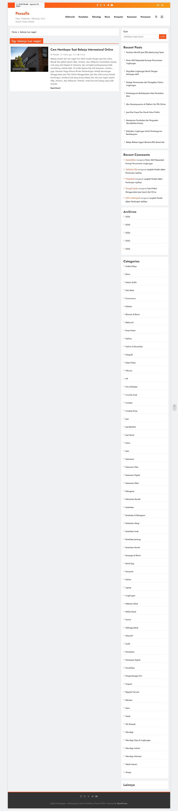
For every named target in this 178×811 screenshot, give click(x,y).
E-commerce (130, 298)
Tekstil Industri (131, 764)
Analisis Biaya (131, 266)
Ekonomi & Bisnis (132, 314)
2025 (127, 224)
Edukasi (128, 306)
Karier (127, 443)
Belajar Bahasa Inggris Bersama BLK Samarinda (145, 142)
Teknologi (96, 16)
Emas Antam (130, 330)
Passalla (22, 13)
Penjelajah (129, 178)
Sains (127, 708)
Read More (55, 88)
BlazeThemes (122, 803)
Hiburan (128, 370)
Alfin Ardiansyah (132, 197)
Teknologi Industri (132, 748)
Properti (128, 684)
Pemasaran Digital (132, 660)
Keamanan (132, 16)
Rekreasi (128, 700)
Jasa (127, 418)
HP (126, 378)
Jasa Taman (129, 435)
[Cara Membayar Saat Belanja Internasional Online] (29, 59)
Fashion (128, 338)
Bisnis (107, 16)
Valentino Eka (131, 169)
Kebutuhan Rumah (132, 499)
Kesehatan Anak (132, 531)
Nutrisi (128, 619)
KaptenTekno (130, 159)
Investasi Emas (131, 410)
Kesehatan (83, 16)
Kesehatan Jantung (133, 539)
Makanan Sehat (131, 603)
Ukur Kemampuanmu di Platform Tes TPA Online (146, 104)
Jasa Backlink (130, 426)
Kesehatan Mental (132, 547)
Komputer (118, 16)
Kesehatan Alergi (132, 523)
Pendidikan (130, 667)
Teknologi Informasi (133, 756)
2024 (127, 232)
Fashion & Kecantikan (134, 346)
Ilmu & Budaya (131, 386)
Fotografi (129, 354)
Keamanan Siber (132, 483)
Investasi (129, 402)
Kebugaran (129, 491)
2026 (127, 216)
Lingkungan (130, 595)
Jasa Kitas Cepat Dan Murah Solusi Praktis (143, 112)
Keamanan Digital (132, 475)
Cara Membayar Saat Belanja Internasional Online (82, 49)
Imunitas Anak (131, 394)
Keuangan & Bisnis (20, 69)
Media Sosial (130, 611)
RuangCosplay (131, 188)
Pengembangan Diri (133, 675)
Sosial (127, 716)
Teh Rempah (130, 724)
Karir (127, 451)
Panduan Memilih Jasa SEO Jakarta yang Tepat (145, 52)
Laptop (128, 587)
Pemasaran (146, 16)
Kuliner (128, 579)
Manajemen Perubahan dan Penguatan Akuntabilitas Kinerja (142, 122)
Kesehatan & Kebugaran (135, 515)
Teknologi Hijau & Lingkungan (138, 740)
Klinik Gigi (129, 563)
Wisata (128, 772)
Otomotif (129, 635)
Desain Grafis (131, 282)
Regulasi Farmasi (132, 692)
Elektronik (70, 16)
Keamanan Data (131, 467)
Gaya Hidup (130, 362)
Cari (125, 31)
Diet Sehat (129, 290)
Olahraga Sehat (131, 627)
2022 (127, 248)
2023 (127, 240)
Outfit (127, 643)
